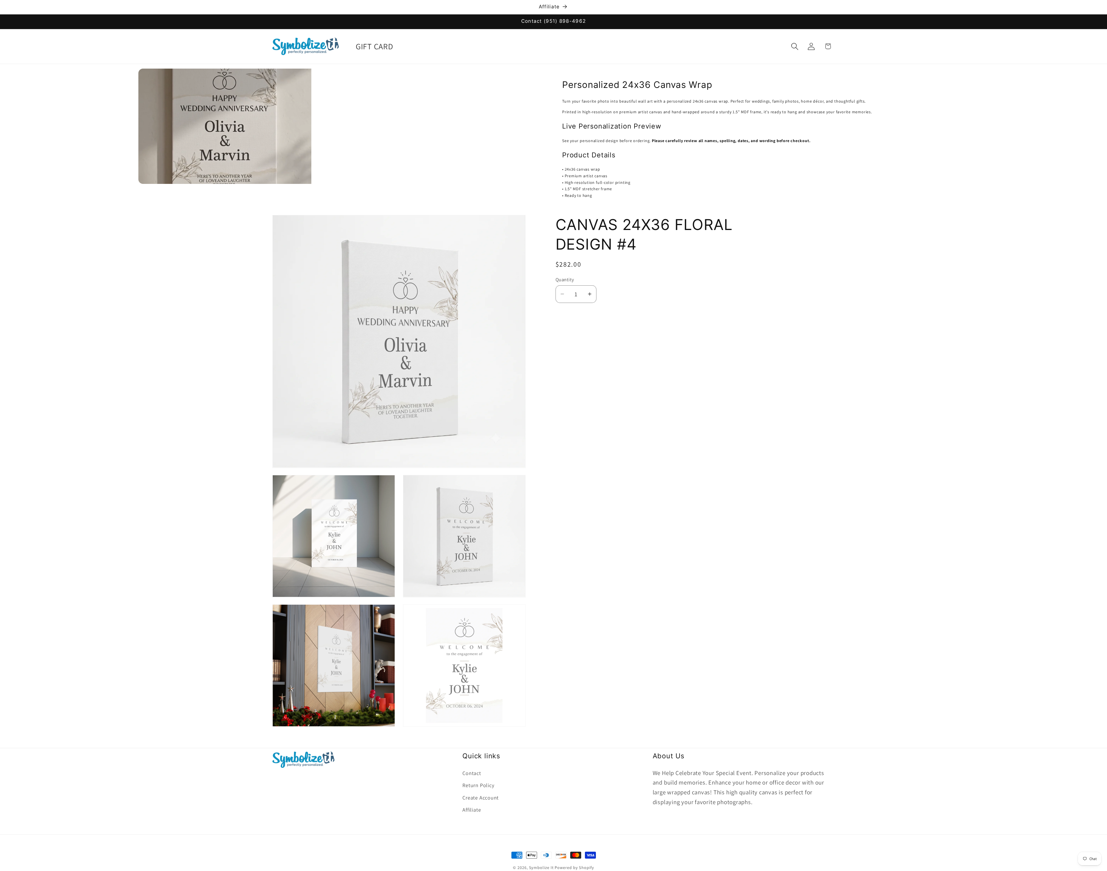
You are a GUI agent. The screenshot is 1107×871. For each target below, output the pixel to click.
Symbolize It (541, 867)
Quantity (565, 279)
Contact (471, 772)
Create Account (480, 797)
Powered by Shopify (574, 867)
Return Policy (478, 784)
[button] (795, 46)
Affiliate (471, 809)
